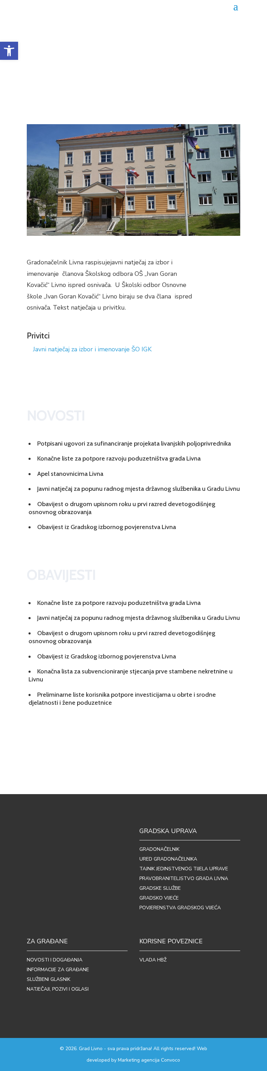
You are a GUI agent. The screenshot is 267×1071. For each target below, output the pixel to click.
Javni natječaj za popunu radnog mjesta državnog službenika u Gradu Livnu (138, 489)
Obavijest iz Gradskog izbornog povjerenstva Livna (106, 527)
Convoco (170, 1060)
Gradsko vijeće (159, 898)
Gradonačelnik (159, 849)
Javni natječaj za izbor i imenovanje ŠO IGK (92, 349)
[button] (9, 51)
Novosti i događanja (54, 960)
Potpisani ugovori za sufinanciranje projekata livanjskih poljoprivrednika (134, 443)
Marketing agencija (139, 1060)
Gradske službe (160, 888)
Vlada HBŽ (153, 960)
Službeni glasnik (48, 979)
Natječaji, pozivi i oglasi (58, 989)
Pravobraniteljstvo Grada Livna (183, 878)
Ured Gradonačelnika (168, 859)
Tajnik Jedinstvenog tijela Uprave (183, 868)
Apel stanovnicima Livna (70, 474)
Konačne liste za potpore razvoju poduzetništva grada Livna (119, 458)
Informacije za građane (58, 969)
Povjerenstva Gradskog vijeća (180, 907)
